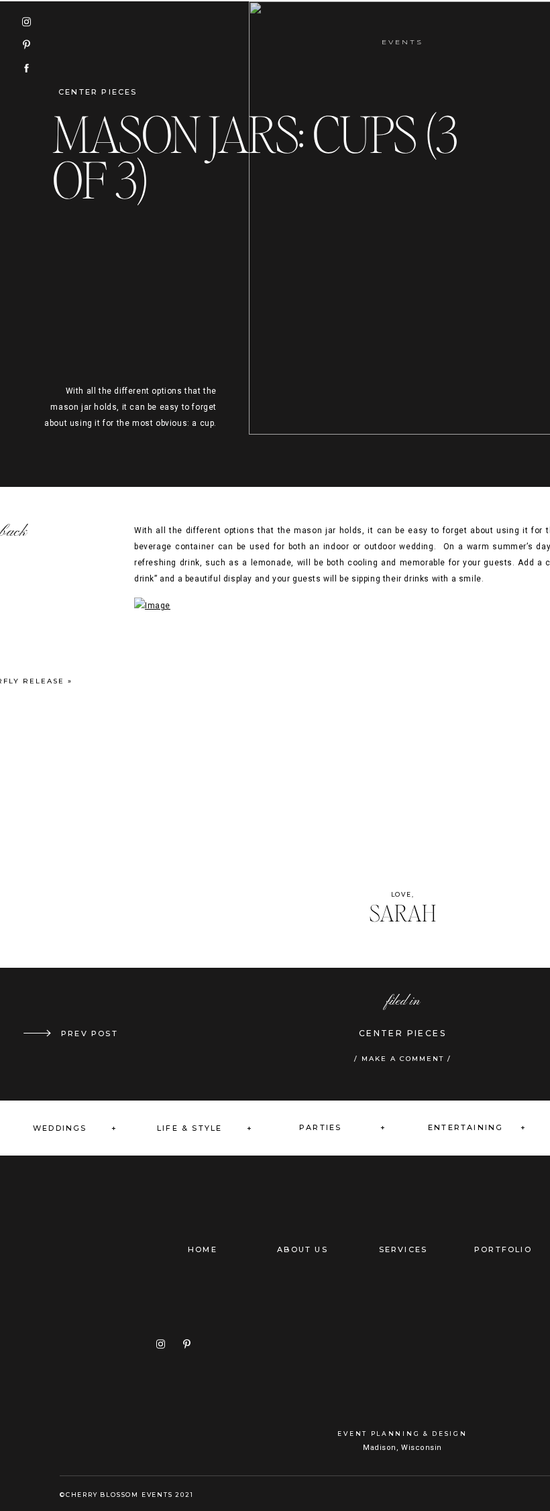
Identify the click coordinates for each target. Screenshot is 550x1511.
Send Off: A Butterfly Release (116, 1033)
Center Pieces (98, 92)
